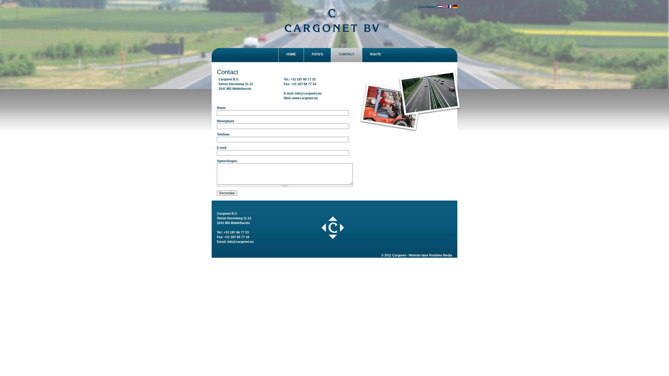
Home (291, 54)
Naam (221, 108)
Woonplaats (225, 121)
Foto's (317, 54)
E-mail (221, 148)
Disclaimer (427, 7)
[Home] (332, 19)
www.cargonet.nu (305, 98)
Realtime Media (440, 255)
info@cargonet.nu (308, 93)
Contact (346, 54)
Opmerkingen (227, 161)
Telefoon (223, 134)
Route (375, 54)
